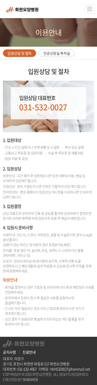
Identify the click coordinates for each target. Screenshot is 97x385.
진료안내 (29, 352)
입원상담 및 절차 (20, 53)
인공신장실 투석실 (56, 53)
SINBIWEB (30, 379)
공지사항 (9, 352)
